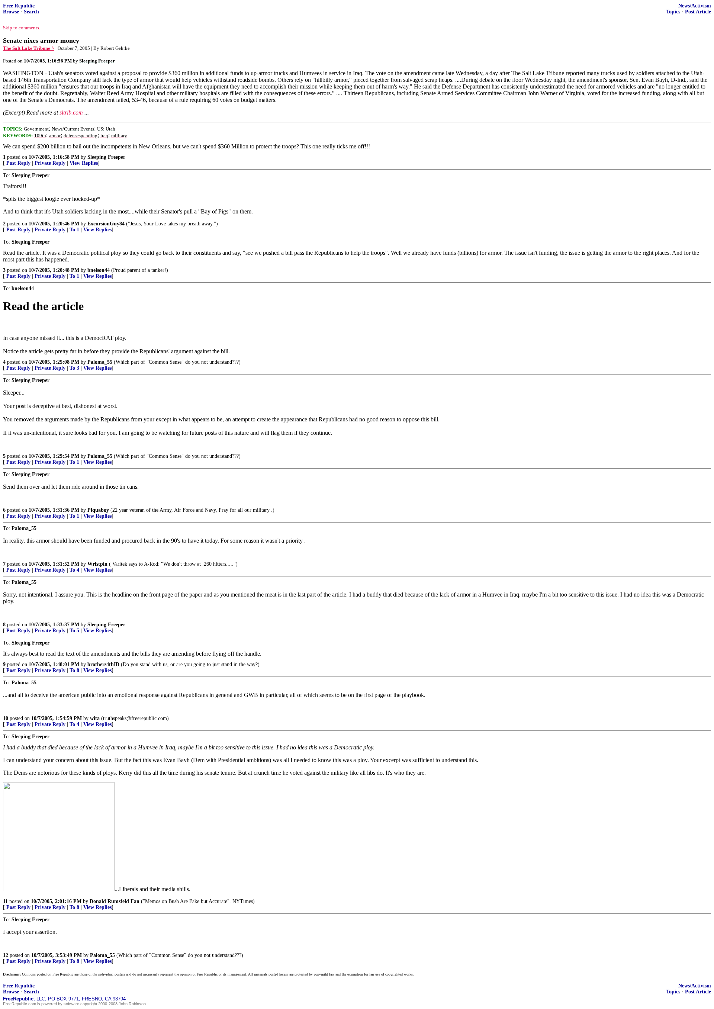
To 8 (74, 670)
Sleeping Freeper (106, 157)
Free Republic (19, 6)
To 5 (74, 630)
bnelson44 (98, 270)
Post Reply (18, 163)
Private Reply (50, 163)
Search (31, 12)
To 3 (74, 368)
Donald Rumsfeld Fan (114, 901)
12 (5, 955)
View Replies (84, 163)
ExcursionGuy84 (106, 223)
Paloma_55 (99, 362)
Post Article (698, 12)
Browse (11, 12)
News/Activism (694, 6)
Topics (673, 12)
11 (5, 901)
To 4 (74, 570)
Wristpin (97, 564)
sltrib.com (71, 112)
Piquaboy (98, 510)
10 (5, 718)
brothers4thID (103, 664)
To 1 (74, 229)
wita (95, 718)
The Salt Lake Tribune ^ (28, 48)
